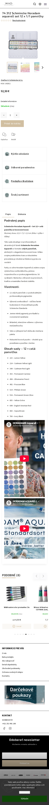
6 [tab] (28, 634)
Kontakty (6, 676)
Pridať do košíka (12, 123)
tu (36, 787)
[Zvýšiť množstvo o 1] (17, 115)
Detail (18, 626)
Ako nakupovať (8, 661)
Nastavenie (24, 792)
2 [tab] (18, 634)
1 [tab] (15, 634)
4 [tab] (23, 634)
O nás (4, 653)
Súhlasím (24, 798)
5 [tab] (26, 634)
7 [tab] (31, 634)
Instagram (10, 728)
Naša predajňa (7, 657)
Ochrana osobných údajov (12, 672)
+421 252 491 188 (9, 723)
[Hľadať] (34, 4)
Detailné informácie (9, 101)
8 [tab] (34, 634)
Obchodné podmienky (11, 668)
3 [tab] (20, 634)
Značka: (12, 80)
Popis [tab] (8, 214)
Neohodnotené (18, 20)
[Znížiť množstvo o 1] (4, 115)
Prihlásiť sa (24, 763)
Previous (37, 576)
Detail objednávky (9, 664)
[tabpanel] (16, 606)
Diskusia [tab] (22, 214)
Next (43, 576)
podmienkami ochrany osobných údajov (24, 747)
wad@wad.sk (7, 720)
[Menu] (45, 4)
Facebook (4, 728)
